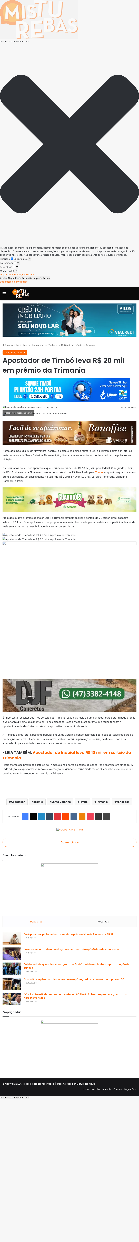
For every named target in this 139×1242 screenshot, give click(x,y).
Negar (11, 278)
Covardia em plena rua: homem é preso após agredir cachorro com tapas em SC (74, 979)
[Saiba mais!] (69, 499)
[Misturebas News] (20, 293)
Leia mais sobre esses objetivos (17, 274)
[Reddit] (65, 816)
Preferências (22, 278)
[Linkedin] (41, 816)
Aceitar (3, 278)
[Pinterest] (57, 816)
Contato (117, 1089)
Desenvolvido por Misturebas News (76, 1083)
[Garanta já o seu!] (69, 432)
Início (6, 345)
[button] (69, 144)
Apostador (18, 801)
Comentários (70, 842)
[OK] (82, 816)
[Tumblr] (49, 816)
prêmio (38, 801)
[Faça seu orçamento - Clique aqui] (69, 695)
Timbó (99, 472)
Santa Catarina (61, 801)
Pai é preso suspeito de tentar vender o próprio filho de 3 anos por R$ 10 (68, 934)
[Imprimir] (106, 816)
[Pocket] (90, 816)
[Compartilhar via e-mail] (98, 816)
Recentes (103, 921)
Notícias (96, 1089)
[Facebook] (25, 816)
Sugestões (130, 1089)
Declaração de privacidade (14, 281)
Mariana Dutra (34, 407)
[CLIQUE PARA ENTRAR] (69, 830)
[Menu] (4, 295)
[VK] (74, 816)
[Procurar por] (134, 295)
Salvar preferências (39, 278)
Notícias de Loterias (21, 345)
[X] (33, 816)
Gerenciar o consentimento (14, 1097)
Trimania (102, 801)
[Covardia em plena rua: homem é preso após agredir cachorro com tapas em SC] (12, 984)
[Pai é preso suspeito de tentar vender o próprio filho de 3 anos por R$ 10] (12, 938)
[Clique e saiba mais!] (69, 320)
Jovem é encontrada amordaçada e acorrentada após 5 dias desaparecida (71, 949)
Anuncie (106, 1089)
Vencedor (122, 801)
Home (86, 1089)
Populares (36, 921)
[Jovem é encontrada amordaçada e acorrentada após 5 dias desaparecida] (12, 953)
